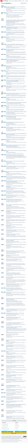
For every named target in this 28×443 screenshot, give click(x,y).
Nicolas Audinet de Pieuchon (10, 38)
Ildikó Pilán (7, 241)
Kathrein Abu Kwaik (8, 135)
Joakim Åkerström (8, 146)
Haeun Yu (15, 14)
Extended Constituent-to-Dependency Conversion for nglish (15, 365)
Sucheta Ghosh (8, 251)
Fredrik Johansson (13, 220)
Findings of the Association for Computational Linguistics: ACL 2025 (15, 30)
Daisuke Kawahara (23, 328)
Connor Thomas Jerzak (21, 38)
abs (4, 392)
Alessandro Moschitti (9, 284)
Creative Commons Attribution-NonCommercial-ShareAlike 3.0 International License (11, 437)
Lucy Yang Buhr (18, 56)
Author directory (24, 3)
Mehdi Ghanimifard (8, 230)
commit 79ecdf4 (16, 441)
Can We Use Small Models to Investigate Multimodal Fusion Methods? (16, 102)
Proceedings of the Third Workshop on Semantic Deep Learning (14, 153)
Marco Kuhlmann (8, 29)
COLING (16, 430)
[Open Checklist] (1, 13)
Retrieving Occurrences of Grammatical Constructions (14, 199)
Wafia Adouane (8, 173)
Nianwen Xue (22, 330)
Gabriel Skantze (24, 8)
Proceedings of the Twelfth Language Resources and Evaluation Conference (16, 142)
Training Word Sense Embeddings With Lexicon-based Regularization (16, 166)
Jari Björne (19, 156)
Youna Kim (12, 14)
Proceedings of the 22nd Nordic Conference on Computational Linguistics (15, 147)
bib (3, 44)
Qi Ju (12, 284)
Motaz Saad (24, 135)
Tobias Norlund (8, 76)
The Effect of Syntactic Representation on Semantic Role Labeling (16, 360)
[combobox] (24, 1)
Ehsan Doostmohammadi (14, 76)
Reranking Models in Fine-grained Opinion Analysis (13, 317)
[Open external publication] (1, 292)
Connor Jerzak (20, 45)
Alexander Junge (11, 33)
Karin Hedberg (22, 191)
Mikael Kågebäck (8, 220)
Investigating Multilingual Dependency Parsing (13, 385)
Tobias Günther (8, 246)
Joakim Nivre (21, 329)
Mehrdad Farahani (15, 8)
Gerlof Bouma (18, 191)
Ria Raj (7, 107)
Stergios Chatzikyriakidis (15, 135)
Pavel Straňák (14, 330)
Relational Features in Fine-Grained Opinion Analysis (13, 259)
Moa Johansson (18, 28)
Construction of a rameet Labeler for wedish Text (14, 392)
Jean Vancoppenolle (13, 246)
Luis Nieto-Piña (8, 152)
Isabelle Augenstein (16, 15)
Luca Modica (8, 8)
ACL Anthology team (15, 440)
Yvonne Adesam (14, 141)
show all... (7, 431)
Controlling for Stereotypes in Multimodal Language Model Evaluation (16, 111)
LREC (16, 424)
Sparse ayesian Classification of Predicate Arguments (14, 410)
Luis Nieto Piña (8, 187)
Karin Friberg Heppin (16, 264)
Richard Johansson (8, 9)
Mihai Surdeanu (18, 330)
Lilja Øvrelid (16, 156)
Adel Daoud (15, 38)
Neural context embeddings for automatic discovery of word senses (16, 219)
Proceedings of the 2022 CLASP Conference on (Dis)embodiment (15, 104)
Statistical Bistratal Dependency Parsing (12, 334)
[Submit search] (26, 1)
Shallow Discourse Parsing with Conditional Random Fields (14, 303)
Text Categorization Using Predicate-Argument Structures (14, 322)
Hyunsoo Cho (11, 15)
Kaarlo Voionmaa (11, 269)
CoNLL (16, 427)
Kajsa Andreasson (10, 107)
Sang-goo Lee (19, 14)
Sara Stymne (13, 22)
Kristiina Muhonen (22, 268)
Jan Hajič (7, 328)
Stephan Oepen (12, 156)
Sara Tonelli (12, 251)
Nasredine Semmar (13, 173)
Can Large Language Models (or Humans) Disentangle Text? (15, 44)
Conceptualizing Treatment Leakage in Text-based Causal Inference (16, 93)
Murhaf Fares (8, 156)
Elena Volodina (11, 241)
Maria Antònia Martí (8, 329)
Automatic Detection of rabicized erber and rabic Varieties (15, 176)
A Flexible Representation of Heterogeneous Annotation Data (15, 313)
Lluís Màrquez (13, 329)
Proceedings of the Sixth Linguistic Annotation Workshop (13, 266)
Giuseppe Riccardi (13, 273)
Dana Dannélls (8, 56)
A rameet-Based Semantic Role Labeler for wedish (14, 389)
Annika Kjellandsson (8, 265)
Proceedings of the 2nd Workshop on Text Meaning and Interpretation (15, 418)
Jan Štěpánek (10, 330)
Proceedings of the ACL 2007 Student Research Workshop (14, 377)
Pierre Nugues (18, 323)
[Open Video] (2, 76)
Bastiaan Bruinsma (13, 72)
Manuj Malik (7, 112)
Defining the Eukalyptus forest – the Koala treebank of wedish (15, 215)
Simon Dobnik (20, 135)
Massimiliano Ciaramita (12, 328)
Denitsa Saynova (8, 28)
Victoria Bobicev (24, 177)
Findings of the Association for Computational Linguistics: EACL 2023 (15, 78)
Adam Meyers (18, 329)
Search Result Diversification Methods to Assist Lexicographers (15, 263)
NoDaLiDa (16, 425)
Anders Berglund (8, 397)
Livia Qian (20, 8)
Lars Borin (7, 206)
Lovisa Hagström (8, 14)
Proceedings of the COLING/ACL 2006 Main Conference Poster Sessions (16, 391)
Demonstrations (8, 402)
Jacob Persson (8, 323)
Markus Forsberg (11, 264)
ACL (15, 428)
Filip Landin (11, 8)
